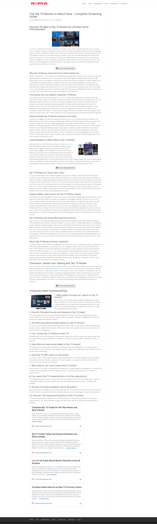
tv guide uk (46, 60)
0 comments (58, 20)
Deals (106, 3)
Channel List (114, 3)
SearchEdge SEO (36, 20)
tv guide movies (94, 199)
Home (84, 3)
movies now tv (60, 87)
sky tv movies (45, 76)
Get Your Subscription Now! (66, 68)
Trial (89, 3)
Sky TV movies (33, 49)
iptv (52, 20)
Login (79, 519)
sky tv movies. (68, 144)
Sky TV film (57, 182)
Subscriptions (97, 3)
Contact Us (124, 3)
